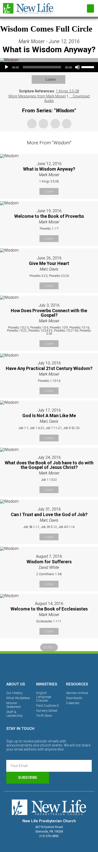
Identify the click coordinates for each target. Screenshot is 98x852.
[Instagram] (49, 667)
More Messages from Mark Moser (37, 96)
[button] (90, 8)
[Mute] (77, 67)
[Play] (6, 67)
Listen (50, 79)
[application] (49, 67)
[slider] (88, 66)
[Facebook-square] (32, 667)
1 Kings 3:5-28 (67, 91)
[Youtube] (66, 667)
